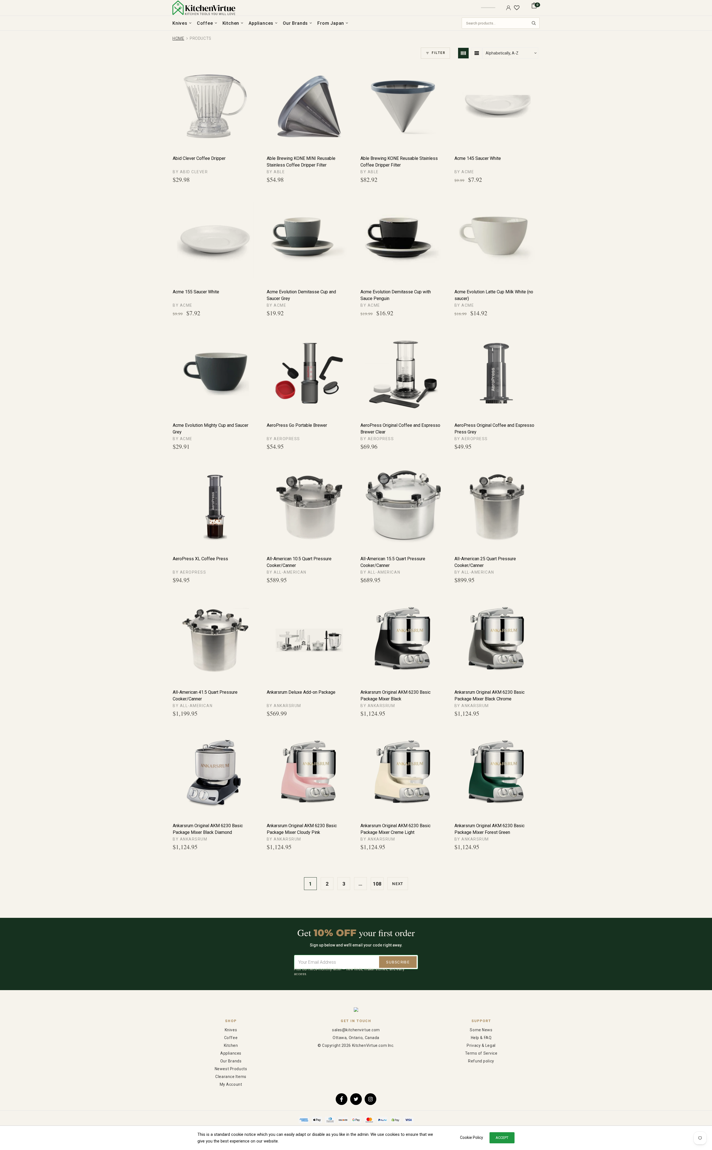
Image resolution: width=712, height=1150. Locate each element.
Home (178, 38)
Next (397, 883)
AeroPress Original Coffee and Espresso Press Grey (494, 429)
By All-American (286, 572)
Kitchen (231, 1045)
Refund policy (481, 1061)
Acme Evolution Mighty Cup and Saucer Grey (210, 429)
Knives (231, 1030)
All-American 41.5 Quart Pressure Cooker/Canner (205, 696)
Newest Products (231, 1069)
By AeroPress (283, 439)
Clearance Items (230, 1076)
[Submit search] (533, 23)
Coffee (231, 1037)
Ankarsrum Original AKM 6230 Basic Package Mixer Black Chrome (489, 696)
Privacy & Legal (481, 1045)
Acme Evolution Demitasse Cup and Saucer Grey (301, 295)
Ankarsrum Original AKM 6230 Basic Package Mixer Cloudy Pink (302, 829)
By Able (276, 172)
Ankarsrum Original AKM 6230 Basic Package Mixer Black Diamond (208, 829)
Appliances (230, 1053)
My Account (231, 1084)
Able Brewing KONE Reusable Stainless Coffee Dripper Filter (399, 162)
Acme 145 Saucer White (477, 158)
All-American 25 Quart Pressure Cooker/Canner (485, 562)
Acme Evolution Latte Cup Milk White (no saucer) (493, 295)
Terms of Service (481, 1053)
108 (377, 884)
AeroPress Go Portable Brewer (297, 425)
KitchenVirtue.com (203, 8)
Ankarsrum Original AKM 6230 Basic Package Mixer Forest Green (489, 829)
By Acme (464, 172)
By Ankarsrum (284, 705)
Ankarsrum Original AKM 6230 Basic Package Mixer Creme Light (395, 829)
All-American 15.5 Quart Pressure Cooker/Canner (392, 562)
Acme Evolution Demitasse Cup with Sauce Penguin (395, 295)
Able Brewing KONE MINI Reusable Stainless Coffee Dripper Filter (301, 162)
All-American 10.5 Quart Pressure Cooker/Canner (299, 562)
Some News (481, 1030)
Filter (438, 53)
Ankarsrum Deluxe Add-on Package (301, 692)
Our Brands (231, 1061)
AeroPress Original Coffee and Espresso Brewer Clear (400, 429)
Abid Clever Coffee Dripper (199, 158)
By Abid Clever (190, 172)
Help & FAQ (481, 1037)
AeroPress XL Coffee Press (200, 558)
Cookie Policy (471, 1137)
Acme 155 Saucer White (196, 291)
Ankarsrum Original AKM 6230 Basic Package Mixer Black (395, 696)
